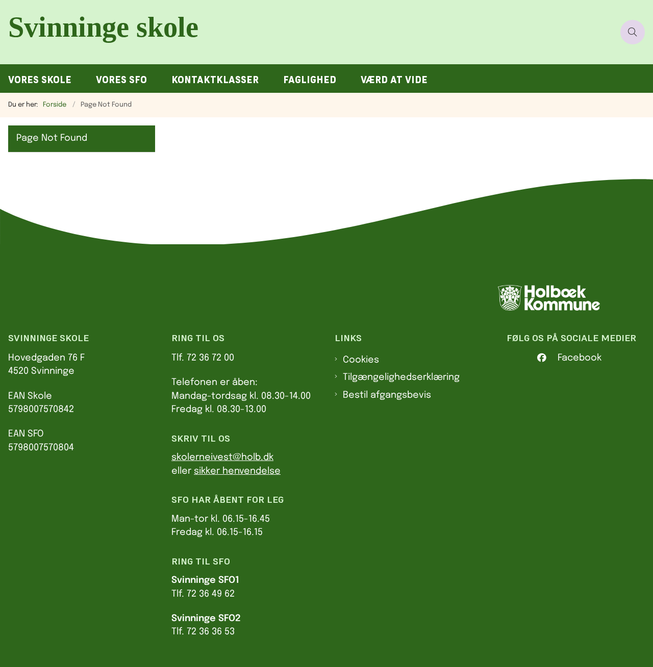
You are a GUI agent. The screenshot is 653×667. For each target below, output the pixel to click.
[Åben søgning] (632, 32)
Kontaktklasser (215, 80)
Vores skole (39, 80)
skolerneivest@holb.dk (222, 457)
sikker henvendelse (237, 471)
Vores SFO (121, 80)
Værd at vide (394, 80)
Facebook (579, 358)
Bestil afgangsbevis (387, 395)
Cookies (361, 360)
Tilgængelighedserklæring (401, 377)
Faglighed (309, 80)
